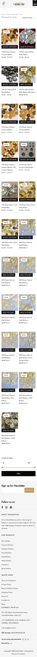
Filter (18, 474)
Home (3, 14)
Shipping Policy (6, 592)
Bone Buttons (6, 568)
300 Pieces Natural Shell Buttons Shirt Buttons (8, 398)
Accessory (5, 565)
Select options (9, 47)
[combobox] (29, 17)
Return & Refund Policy (9, 588)
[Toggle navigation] (30, 4)
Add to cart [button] (26, 84)
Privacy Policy (6, 584)
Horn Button (5, 541)
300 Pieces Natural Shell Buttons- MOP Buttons (25, 398)
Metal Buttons (6, 561)
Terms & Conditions (8, 580)
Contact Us (5, 600)
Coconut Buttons (7, 545)
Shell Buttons (6, 557)
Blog (3, 604)
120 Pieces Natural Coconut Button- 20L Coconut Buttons (8, 167)
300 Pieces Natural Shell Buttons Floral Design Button (25, 357)
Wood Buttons (6, 553)
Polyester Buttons (7, 549)
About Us (4, 596)
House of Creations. (19, 654)
